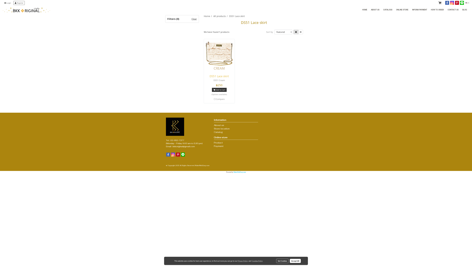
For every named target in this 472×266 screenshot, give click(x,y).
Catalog (218, 132)
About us (375, 10)
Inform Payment (419, 10)
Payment (218, 146)
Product (218, 142)
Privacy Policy (243, 261)
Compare (220, 99)
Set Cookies (282, 261)
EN (468, 3)
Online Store (402, 10)
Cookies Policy (257, 261)
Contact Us (453, 10)
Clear (194, 18)
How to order (437, 10)
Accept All (295, 261)
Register (19, 3)
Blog (464, 10)
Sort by (270, 32)
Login (8, 3)
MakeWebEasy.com (240, 172)
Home (364, 10)
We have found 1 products (216, 32)
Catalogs (387, 10)
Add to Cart (220, 90)
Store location (222, 128)
